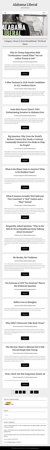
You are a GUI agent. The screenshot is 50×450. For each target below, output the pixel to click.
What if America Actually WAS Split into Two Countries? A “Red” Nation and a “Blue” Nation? (25, 199)
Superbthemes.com (35, 448)
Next (36, 392)
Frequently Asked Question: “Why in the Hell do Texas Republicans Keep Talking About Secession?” (25, 229)
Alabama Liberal (25, 5)
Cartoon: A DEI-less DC (13, 439)
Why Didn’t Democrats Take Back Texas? (25, 323)
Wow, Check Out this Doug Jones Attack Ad (25, 374)
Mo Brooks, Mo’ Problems (25, 257)
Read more (25, 73)
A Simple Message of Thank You (14, 442)
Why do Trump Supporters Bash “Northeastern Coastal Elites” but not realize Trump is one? (25, 55)
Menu (44, 12)
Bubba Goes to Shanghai (25, 302)
